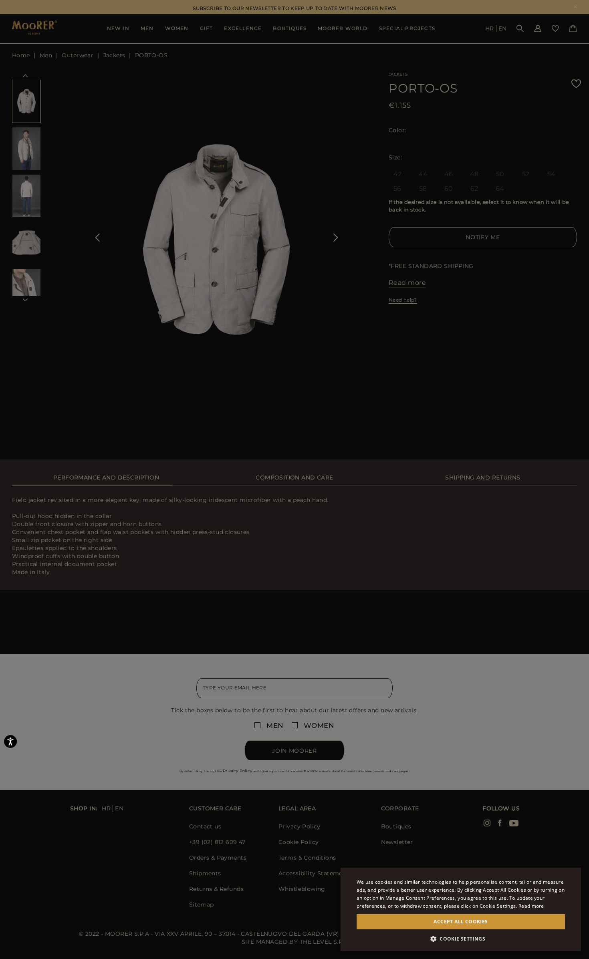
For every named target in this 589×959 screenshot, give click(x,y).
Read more (531, 906)
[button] (461, 939)
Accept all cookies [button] (461, 921)
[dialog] (294, 479)
